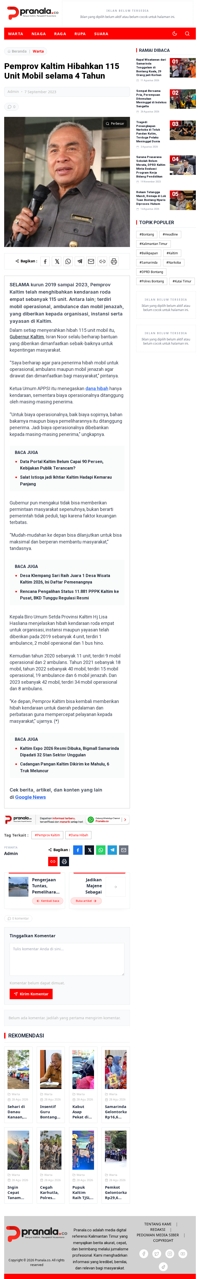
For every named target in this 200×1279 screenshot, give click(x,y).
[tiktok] (163, 1266)
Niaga (39, 33)
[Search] (187, 33)
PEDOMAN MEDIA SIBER (158, 1234)
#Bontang (147, 234)
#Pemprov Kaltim (47, 835)
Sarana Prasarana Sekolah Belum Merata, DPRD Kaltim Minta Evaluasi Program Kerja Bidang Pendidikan (150, 166)
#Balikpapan (149, 253)
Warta (15, 33)
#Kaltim (172, 253)
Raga (60, 33)
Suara (101, 33)
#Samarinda (149, 262)
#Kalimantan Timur (153, 244)
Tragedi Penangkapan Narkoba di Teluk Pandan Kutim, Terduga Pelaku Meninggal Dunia (148, 132)
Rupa (80, 33)
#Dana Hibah (78, 835)
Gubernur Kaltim (27, 336)
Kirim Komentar (34, 993)
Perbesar (117, 123)
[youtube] (182, 1253)
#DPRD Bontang (151, 272)
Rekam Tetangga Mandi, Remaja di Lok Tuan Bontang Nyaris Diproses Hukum (151, 198)
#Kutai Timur (182, 281)
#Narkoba (173, 262)
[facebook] (143, 1253)
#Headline (170, 234)
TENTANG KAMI (157, 1223)
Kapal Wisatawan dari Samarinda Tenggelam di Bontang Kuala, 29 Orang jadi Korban (151, 67)
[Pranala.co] (37, 1233)
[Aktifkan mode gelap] (174, 33)
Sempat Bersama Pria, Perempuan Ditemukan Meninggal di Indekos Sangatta (151, 98)
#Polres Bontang (152, 281)
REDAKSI (157, 1229)
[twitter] (156, 1253)
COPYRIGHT (163, 1240)
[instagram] (169, 1253)
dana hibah (96, 388)
